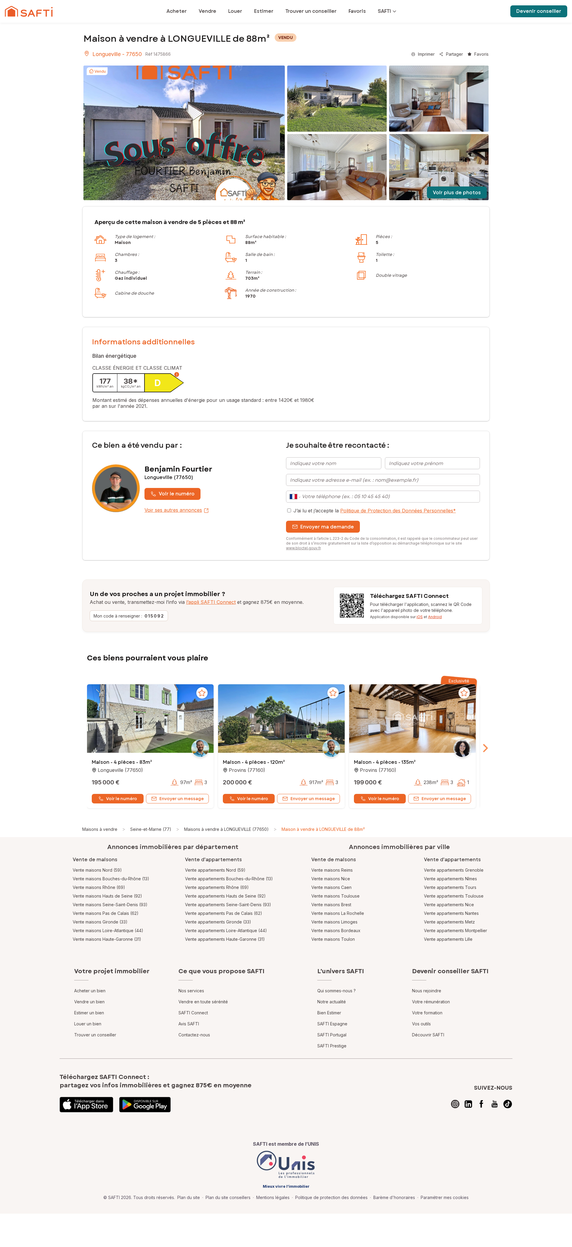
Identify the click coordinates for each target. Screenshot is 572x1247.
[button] (150, 719)
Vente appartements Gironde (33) (218, 921)
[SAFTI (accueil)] (29, 11)
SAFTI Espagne (332, 1023)
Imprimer (426, 54)
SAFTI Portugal (331, 1034)
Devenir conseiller (538, 11)
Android (435, 617)
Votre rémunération (431, 1001)
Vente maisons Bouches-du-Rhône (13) (111, 878)
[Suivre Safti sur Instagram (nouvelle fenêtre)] (455, 1104)
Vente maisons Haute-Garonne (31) (107, 939)
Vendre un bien (89, 1001)
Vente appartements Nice (449, 904)
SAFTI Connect (193, 1012)
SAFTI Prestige (331, 1045)
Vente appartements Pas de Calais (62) (223, 913)
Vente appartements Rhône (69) (217, 887)
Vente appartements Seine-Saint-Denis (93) (228, 904)
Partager (454, 54)
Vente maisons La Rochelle (337, 913)
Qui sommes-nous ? (336, 990)
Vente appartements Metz (449, 921)
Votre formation (427, 1012)
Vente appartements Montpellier (455, 930)
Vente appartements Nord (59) (215, 870)
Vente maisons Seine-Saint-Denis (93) (110, 904)
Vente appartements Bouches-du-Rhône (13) (229, 878)
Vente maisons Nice (330, 878)
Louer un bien (87, 1023)
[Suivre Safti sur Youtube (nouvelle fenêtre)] (494, 1104)
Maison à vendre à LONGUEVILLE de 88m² (323, 829)
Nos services (191, 990)
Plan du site (188, 1197)
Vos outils (421, 1023)
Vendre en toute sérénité (203, 1001)
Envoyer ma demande (327, 526)
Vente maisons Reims (332, 870)
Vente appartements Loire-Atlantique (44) (226, 930)
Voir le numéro (177, 493)
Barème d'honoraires (394, 1197)
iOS (419, 617)
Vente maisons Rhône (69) (99, 887)
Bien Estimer (329, 1012)
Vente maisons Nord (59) (97, 870)
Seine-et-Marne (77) (150, 829)
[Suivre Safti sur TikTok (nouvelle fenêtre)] (507, 1104)
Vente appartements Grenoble (454, 870)
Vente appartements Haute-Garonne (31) (225, 939)
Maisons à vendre (99, 829)
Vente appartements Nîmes (450, 878)
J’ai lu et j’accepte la (374, 511)
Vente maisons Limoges (334, 921)
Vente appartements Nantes (451, 913)
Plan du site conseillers (228, 1197)
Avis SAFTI (188, 1023)
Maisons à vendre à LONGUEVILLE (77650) (226, 829)
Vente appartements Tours (450, 887)
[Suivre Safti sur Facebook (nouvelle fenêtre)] (481, 1104)
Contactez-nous (194, 1034)
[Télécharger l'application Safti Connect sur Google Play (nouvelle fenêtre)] (145, 1104)
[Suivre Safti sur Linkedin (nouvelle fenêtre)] (468, 1104)
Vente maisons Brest (331, 904)
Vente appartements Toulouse (454, 895)
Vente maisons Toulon (333, 939)
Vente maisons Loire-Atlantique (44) (108, 930)
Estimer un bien (89, 1012)
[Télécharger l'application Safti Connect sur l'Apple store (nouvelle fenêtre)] (86, 1104)
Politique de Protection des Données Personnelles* (398, 511)
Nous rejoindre (426, 990)
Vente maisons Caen (331, 887)
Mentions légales (273, 1197)
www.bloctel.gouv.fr (303, 548)
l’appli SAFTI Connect (211, 602)
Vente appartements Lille (448, 939)
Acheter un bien (89, 990)
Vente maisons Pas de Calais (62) (106, 913)
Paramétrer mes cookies (445, 1197)
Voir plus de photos (457, 192)
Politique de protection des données (331, 1197)
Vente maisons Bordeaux (335, 930)
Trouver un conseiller (95, 1034)
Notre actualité (331, 1001)
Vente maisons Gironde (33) (100, 921)
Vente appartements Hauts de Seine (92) (225, 895)
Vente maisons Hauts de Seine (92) (107, 895)
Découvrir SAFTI (428, 1034)
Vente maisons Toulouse (335, 895)
